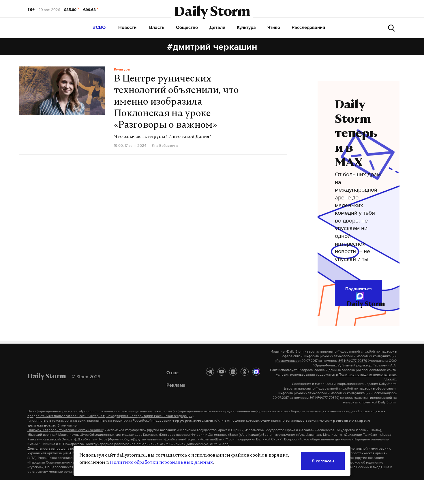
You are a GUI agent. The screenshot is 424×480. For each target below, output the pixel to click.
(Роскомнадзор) (288, 361)
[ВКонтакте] (233, 372)
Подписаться (358, 288)
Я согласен (323, 460)
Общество (187, 27)
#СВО (99, 27)
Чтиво (273, 27)
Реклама (175, 385)
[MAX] (256, 372)
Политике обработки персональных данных (161, 462)
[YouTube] (221, 372)
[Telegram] (210, 372)
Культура (246, 27)
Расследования (308, 27)
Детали (217, 27)
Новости (127, 27)
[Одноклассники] (245, 372)
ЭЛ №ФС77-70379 (352, 361)
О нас (172, 372)
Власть (156, 27)
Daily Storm (212, 12)
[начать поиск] (391, 28)
